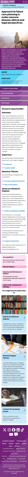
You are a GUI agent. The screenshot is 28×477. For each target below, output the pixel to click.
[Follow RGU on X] (4, 430)
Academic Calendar (8, 441)
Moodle (11, 443)
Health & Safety (20, 448)
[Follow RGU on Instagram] (9, 430)
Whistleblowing (11, 458)
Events (24, 443)
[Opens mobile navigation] (26, 2)
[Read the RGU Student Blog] (16, 435)
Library (4, 443)
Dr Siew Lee (8, 164)
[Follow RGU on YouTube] (11, 435)
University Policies (8, 448)
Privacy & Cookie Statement (17, 456)
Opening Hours (21, 451)
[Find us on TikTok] (22, 430)
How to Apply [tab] (5, 103)
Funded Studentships (11, 241)
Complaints (21, 458)
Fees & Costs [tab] (5, 98)
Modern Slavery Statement (9, 461)
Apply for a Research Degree (12, 286)
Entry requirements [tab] (7, 93)
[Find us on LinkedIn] (18, 430)
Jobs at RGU (14, 453)
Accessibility (23, 461)
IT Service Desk (21, 441)
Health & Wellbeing (11, 184)
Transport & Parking (8, 451)
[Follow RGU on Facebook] (13, 430)
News (10, 446)
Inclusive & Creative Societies (14, 181)
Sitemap (4, 456)
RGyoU (18, 443)
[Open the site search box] (24, 2)
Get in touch (8, 267)
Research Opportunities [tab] (10, 88)
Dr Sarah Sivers (9, 168)
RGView (16, 446)
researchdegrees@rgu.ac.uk (10, 249)
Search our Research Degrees (14, 211)
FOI (4, 458)
